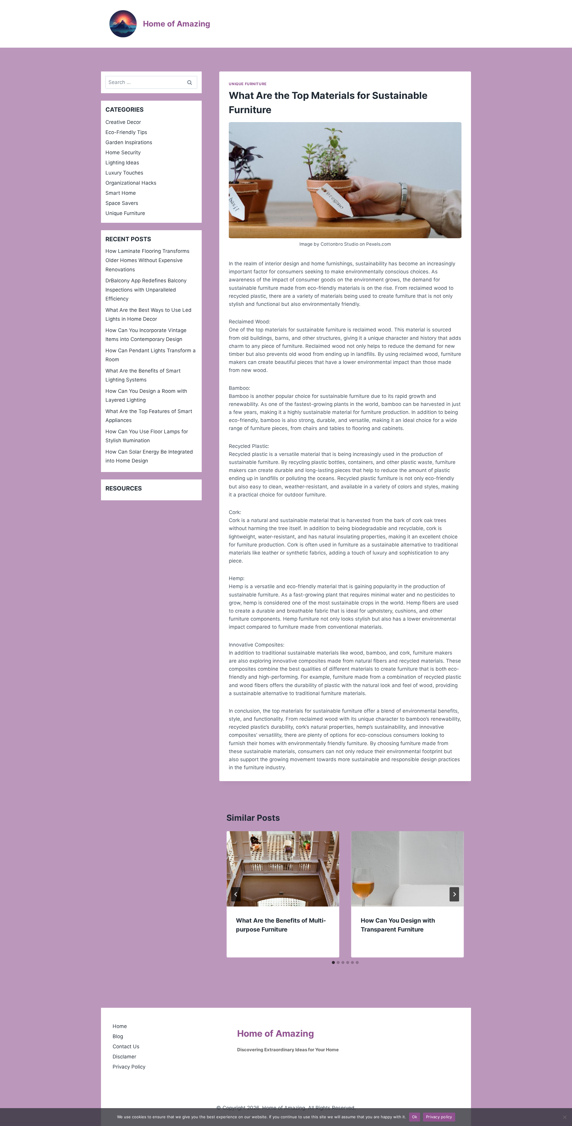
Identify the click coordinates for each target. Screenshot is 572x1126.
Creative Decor (123, 122)
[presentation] (282, 868)
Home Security (123, 152)
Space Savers (121, 203)
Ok (414, 1116)
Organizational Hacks (130, 183)
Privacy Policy (129, 1067)
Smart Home (120, 193)
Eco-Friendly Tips (126, 132)
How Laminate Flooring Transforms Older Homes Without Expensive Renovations (147, 260)
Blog (118, 1036)
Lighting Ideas (122, 163)
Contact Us (126, 1046)
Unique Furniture (248, 84)
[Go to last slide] (236, 894)
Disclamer (124, 1057)
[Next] (454, 894)
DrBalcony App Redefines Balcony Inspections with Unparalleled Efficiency (145, 290)
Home (120, 1026)
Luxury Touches (124, 173)
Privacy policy (439, 1116)
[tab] (333, 962)
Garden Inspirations (128, 142)
